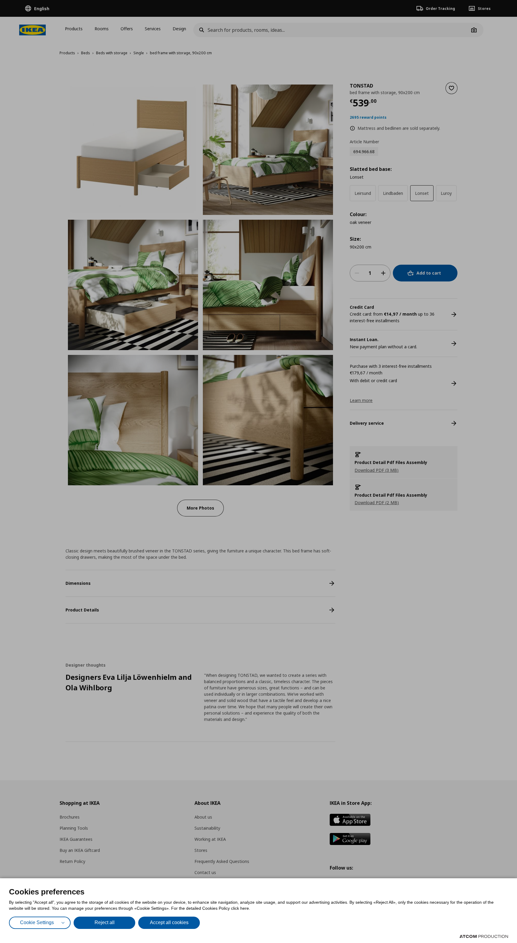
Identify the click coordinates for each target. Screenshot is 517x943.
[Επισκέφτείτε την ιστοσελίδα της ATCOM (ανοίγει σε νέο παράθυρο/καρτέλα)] (484, 936)
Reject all (105, 922)
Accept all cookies (169, 922)
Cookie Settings (37, 922)
